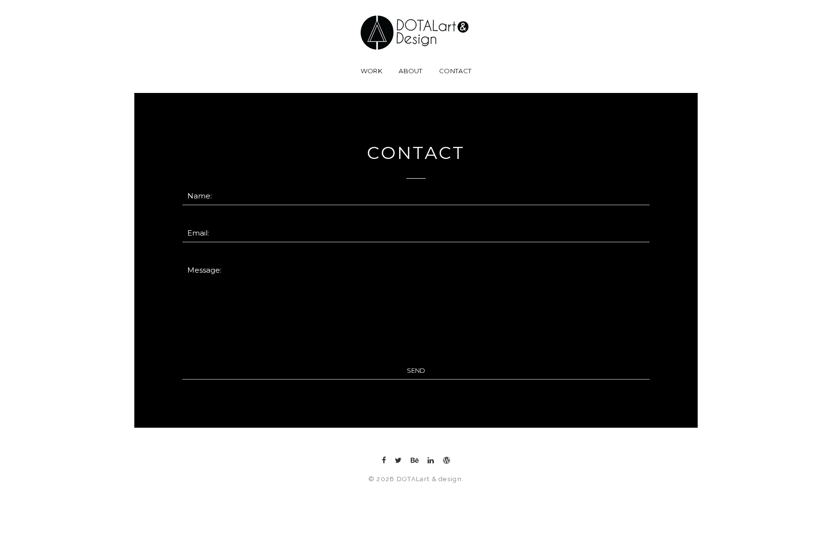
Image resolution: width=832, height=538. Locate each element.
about (411, 71)
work (371, 71)
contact (455, 71)
